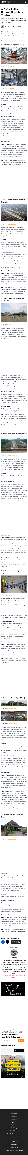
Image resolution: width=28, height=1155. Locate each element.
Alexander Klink (12, 708)
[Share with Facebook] (3, 942)
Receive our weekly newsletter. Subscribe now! (12, 1036)
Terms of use (14, 1144)
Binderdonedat (12, 839)
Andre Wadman (12, 224)
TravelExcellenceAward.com (14, 1134)
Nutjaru (10, 595)
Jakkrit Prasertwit (12, 455)
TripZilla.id (14, 1116)
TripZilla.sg (14, 1128)
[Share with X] (7, 942)
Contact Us (14, 1141)
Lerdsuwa (10, 324)
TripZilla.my (14, 1122)
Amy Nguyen (14, 957)
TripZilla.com (14, 1113)
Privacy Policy (14, 1147)
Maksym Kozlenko (13, 723)
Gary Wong (11, 88)
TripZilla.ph (14, 1125)
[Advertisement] (14, 181)
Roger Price (11, 66)
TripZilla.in (14, 1119)
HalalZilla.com (14, 1131)
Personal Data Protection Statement (14, 1150)
